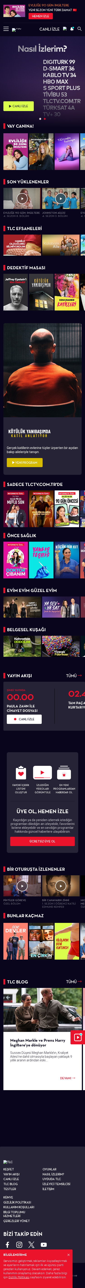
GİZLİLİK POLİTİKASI (17, 1202)
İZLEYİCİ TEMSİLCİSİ (56, 1184)
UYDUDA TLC (52, 1179)
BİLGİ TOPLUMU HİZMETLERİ (14, 1214)
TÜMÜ (72, 675)
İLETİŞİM (48, 1189)
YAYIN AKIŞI (11, 1174)
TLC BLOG (10, 1184)
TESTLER (9, 1189)
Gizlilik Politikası (18, 1277)
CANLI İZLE (49, 29)
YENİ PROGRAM (26, 462)
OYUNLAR (49, 1169)
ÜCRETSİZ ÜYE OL (42, 841)
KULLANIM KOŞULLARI (18, 1207)
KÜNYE (8, 1197)
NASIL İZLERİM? (53, 1174)
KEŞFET (8, 1169)
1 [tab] (40, 118)
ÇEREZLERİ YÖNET (16, 1221)
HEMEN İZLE (40, 16)
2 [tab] (45, 118)
